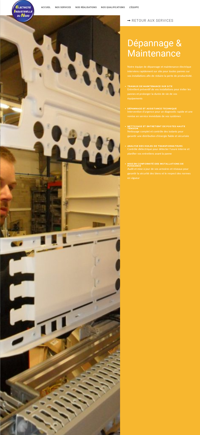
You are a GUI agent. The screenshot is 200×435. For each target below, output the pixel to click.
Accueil (46, 7)
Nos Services (63, 7)
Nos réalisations (86, 7)
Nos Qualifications (113, 7)
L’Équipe (134, 7)
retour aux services (152, 20)
